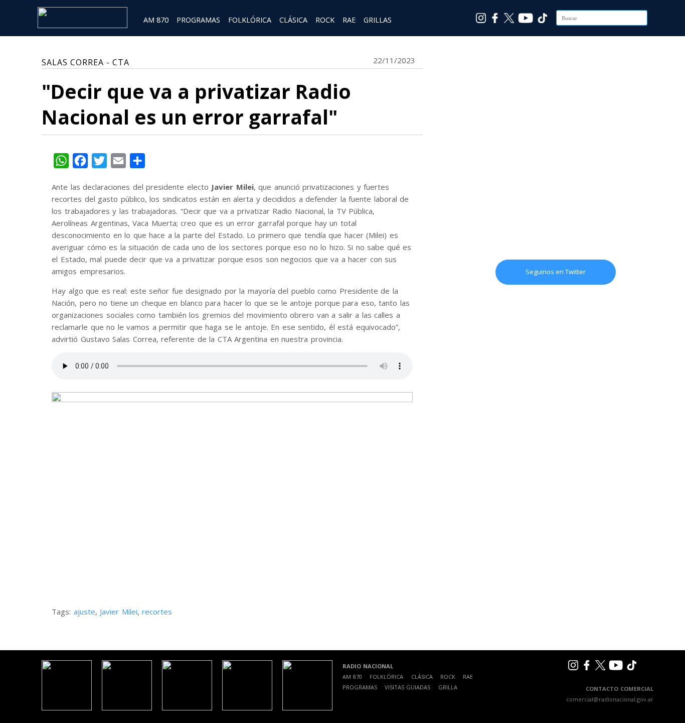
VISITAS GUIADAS (407, 687)
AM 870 (155, 20)
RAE (349, 20)
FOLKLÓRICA (249, 20)
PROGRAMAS (198, 20)
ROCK (324, 20)
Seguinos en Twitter (556, 271)
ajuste (84, 612)
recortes (157, 612)
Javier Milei (118, 612)
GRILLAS (378, 20)
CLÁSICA (293, 20)
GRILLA (447, 687)
